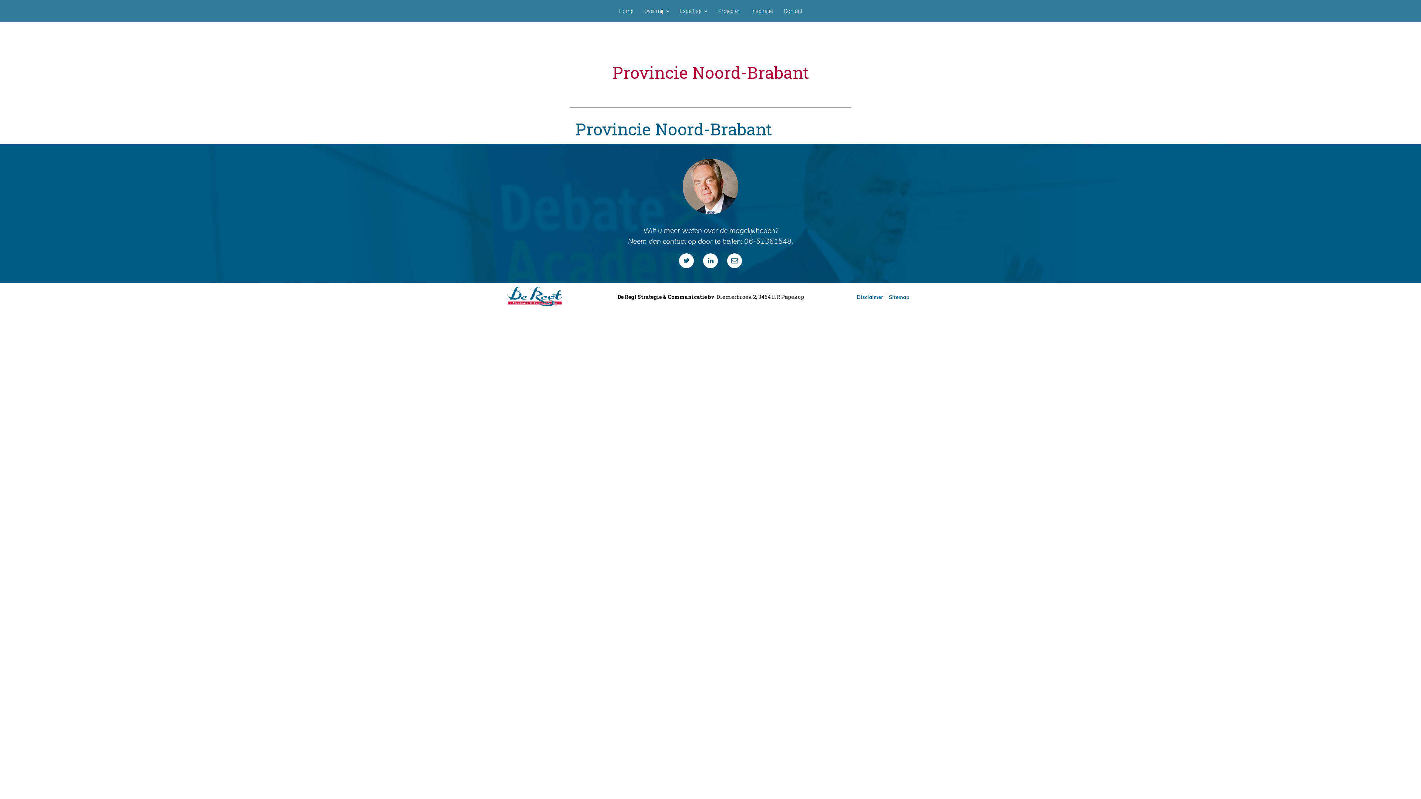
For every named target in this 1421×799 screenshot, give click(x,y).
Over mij (653, 11)
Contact (793, 11)
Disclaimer (870, 297)
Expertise (690, 11)
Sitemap (899, 297)
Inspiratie (762, 11)
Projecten (729, 11)
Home (626, 11)
